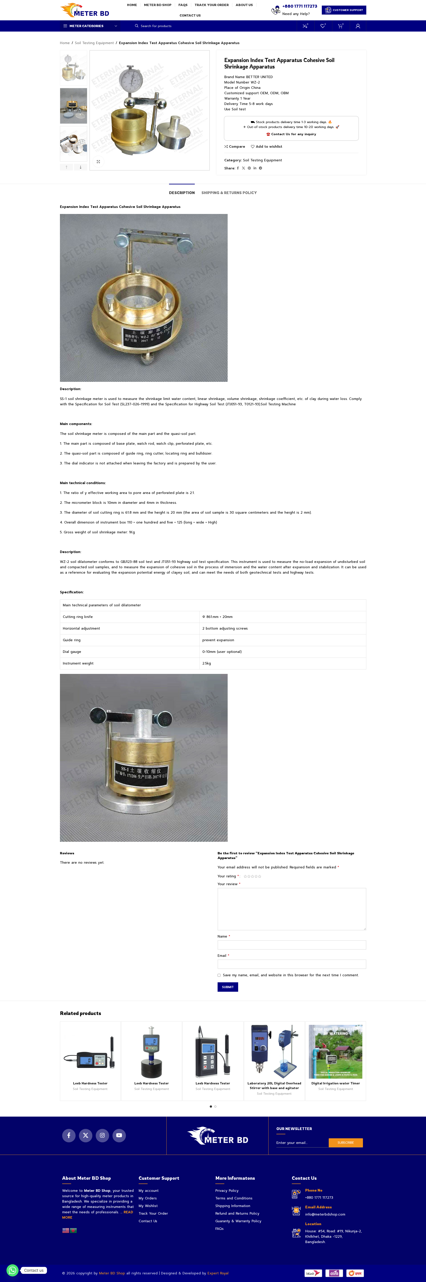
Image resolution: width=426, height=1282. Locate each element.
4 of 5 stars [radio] (256, 876)
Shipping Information (232, 1205)
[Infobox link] (294, 10)
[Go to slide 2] (215, 1106)
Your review (229, 884)
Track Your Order (153, 1213)
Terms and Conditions (233, 1198)
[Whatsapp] (12, 1270)
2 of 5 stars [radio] (249, 876)
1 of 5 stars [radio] (245, 876)
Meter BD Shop (112, 1273)
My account (149, 1190)
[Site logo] (84, 9)
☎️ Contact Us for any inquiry (291, 134)
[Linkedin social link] (255, 168)
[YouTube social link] (119, 1135)
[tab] (182, 190)
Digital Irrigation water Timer (336, 1083)
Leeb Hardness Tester (90, 1083)
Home (65, 43)
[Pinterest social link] (249, 168)
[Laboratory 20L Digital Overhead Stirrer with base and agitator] (274, 1052)
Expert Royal (218, 1273)
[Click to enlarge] (98, 161)
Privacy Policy (227, 1190)
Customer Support (348, 10)
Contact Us (148, 1221)
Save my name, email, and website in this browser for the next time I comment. (291, 975)
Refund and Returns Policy (237, 1213)
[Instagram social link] (102, 1135)
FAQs (219, 1228)
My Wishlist (148, 1205)
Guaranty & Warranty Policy (238, 1221)
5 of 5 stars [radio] (259, 876)
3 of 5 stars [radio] (252, 876)
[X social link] (243, 168)
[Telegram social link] (260, 168)
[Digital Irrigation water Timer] (335, 1052)
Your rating (228, 876)
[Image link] (217, 1135)
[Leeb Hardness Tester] (90, 1052)
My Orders (148, 1198)
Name (224, 936)
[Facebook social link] (238, 168)
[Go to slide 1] (211, 1106)
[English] (66, 1230)
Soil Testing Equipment (94, 43)
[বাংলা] (73, 1230)
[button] (66, 167)
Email (223, 955)
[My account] (358, 25)
